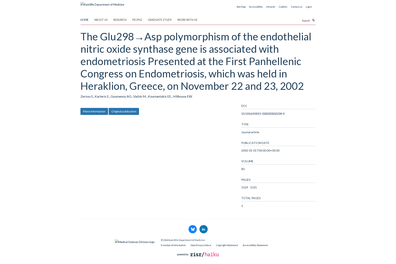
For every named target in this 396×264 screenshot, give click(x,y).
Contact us (296, 6)
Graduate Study (160, 19)
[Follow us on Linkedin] (203, 229)
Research (120, 19)
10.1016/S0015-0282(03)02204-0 (263, 113)
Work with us (187, 19)
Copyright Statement (227, 245)
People (137, 19)
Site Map (241, 6)
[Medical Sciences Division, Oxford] (117, 240)
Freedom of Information (173, 245)
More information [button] (94, 111)
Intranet (270, 6)
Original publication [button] (123, 111)
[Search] (313, 20)
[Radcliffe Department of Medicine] (102, 3)
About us (101, 19)
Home (84, 19)
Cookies (283, 6)
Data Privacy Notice (201, 245)
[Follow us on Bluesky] (193, 229)
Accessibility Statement (255, 245)
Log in (309, 6)
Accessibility (256, 6)
